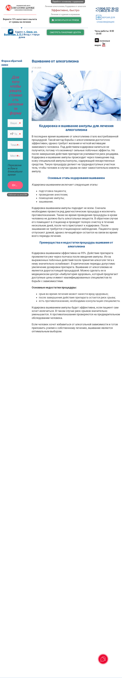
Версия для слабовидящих (106, 19)
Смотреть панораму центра (65, 32)
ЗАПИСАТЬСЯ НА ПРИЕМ (66, 20)
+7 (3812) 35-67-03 (107, 10)
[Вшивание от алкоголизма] (76, 119)
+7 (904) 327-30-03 (107, 8)
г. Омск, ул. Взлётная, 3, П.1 (20, 33)
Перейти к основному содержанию (67, 1)
